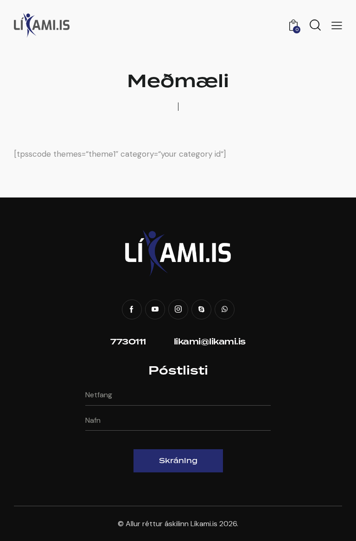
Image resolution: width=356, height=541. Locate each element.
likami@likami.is (210, 342)
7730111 (128, 342)
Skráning (178, 460)
